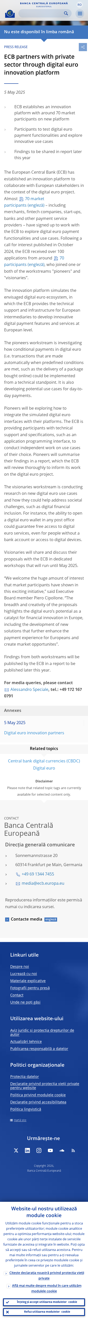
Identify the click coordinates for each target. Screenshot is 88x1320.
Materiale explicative (28, 981)
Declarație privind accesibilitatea (38, 1102)
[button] (80, 5)
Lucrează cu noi (23, 974)
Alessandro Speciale (29, 690)
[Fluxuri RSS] (73, 1150)
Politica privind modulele (38, 1095)
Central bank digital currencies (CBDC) (44, 761)
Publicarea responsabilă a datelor (39, 1049)
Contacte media (26, 919)
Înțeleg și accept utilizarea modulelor (47, 1302)
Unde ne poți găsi (25, 1002)
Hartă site (20, 1120)
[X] (16, 1150)
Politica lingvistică (25, 1109)
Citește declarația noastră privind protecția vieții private (46, 1275)
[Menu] (80, 13)
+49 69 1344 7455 (38, 874)
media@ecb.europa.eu (43, 884)
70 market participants (24, 202)
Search (66, 13)
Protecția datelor (24, 1077)
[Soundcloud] (62, 1150)
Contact (16, 995)
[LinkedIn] (27, 1150)
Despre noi (19, 967)
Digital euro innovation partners (34, 733)
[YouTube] (50, 1150)
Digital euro (44, 768)
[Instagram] (39, 1150)
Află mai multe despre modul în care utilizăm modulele (46, 1288)
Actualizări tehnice (26, 1042)
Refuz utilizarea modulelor (47, 1312)
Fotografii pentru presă (30, 988)
